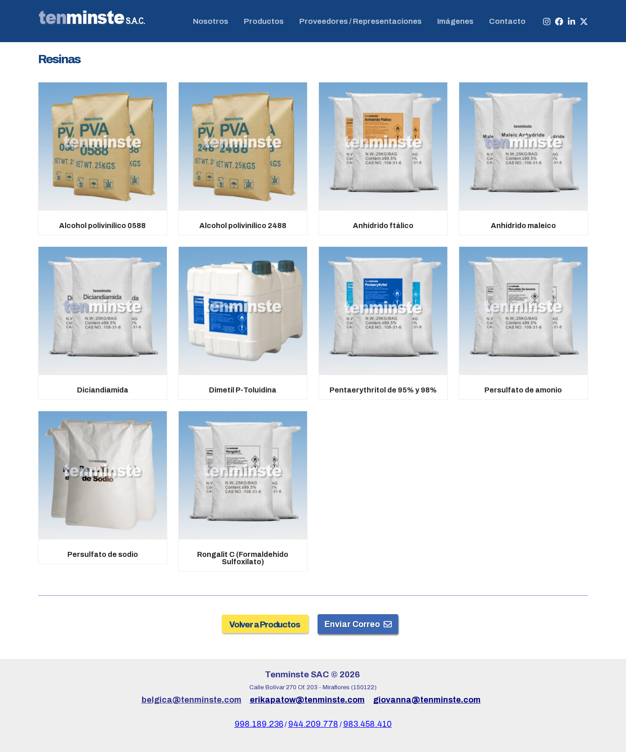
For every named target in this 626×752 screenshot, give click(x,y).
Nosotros (210, 21)
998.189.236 (259, 724)
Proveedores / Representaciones (360, 21)
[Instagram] (547, 21)
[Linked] (571, 21)
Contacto (507, 21)
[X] (584, 21)
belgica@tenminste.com (192, 699)
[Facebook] (559, 21)
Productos (264, 21)
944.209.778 (313, 724)
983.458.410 (367, 724)
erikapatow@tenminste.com (307, 699)
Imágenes (455, 21)
